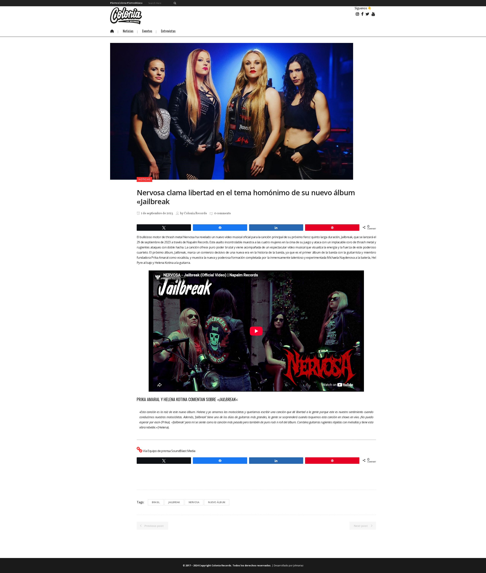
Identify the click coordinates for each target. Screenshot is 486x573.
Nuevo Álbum (216, 502)
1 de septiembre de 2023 (156, 213)
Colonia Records (195, 213)
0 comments (222, 213)
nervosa (194, 502)
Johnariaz (298, 565)
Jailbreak (174, 502)
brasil (156, 502)
